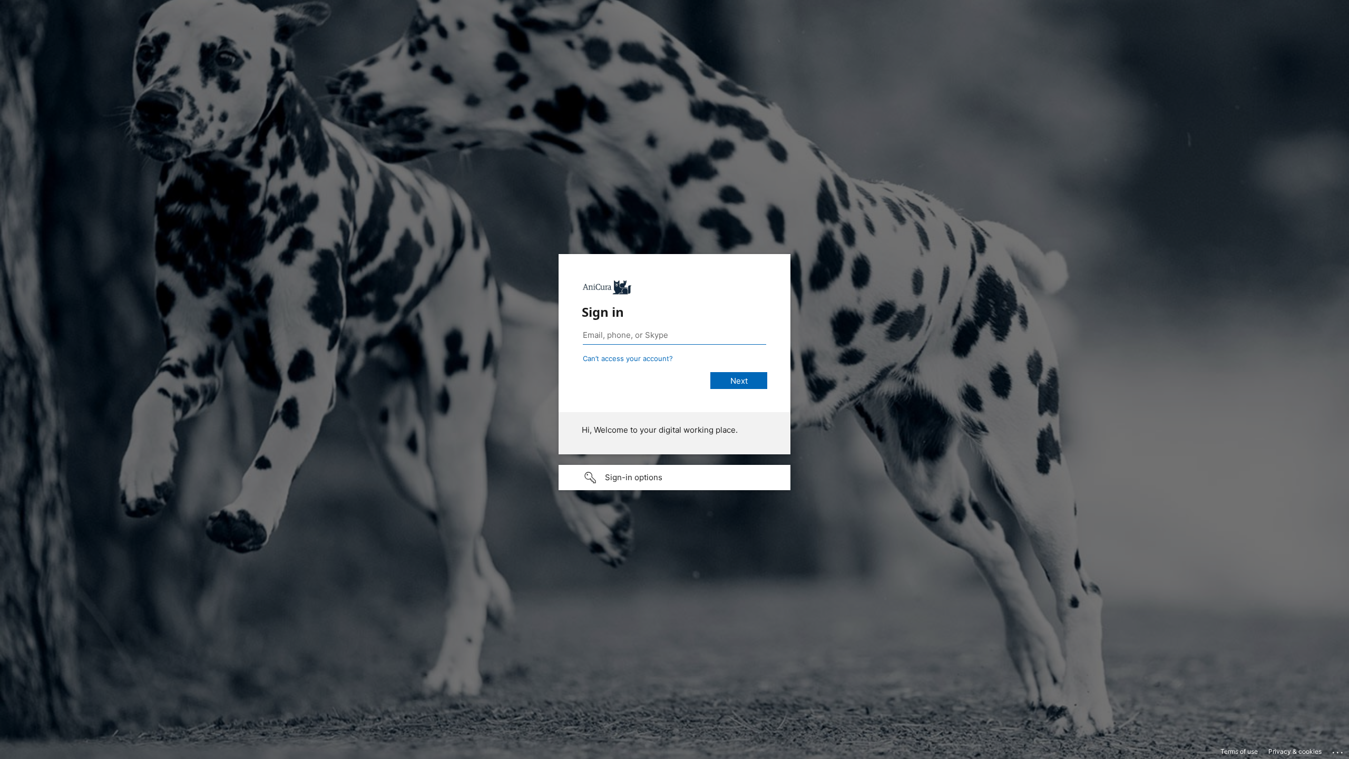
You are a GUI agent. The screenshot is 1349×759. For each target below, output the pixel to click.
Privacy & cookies (1295, 751)
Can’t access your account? (628, 358)
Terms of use (1239, 751)
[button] (674, 477)
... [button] (1338, 750)
